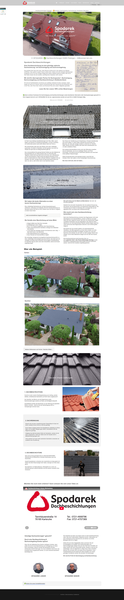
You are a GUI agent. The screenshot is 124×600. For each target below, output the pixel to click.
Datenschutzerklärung (69, 594)
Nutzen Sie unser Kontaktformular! (35, 583)
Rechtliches (63, 594)
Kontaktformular (76, 594)
